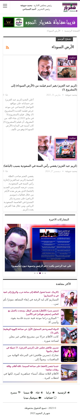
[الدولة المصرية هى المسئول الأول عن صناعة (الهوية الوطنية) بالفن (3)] (69, 335)
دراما (48, 392)
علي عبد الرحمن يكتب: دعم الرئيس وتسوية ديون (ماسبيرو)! (41, 265)
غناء (38, 392)
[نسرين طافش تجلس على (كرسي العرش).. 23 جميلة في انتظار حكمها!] (69, 353)
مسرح (14, 392)
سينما (26, 392)
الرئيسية (62, 392)
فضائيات (48, 397)
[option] (40, 248)
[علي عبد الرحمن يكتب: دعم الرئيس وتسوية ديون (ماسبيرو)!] (40, 247)
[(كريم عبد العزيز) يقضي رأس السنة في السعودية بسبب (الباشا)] (57, 148)
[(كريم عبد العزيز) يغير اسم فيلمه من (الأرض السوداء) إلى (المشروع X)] (57, 67)
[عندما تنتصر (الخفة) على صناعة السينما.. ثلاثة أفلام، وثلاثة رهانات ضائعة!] (69, 372)
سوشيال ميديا (31, 397)
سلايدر (72, 58)
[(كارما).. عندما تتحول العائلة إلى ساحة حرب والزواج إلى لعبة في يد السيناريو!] (69, 298)
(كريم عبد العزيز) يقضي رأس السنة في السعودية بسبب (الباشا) (40, 165)
